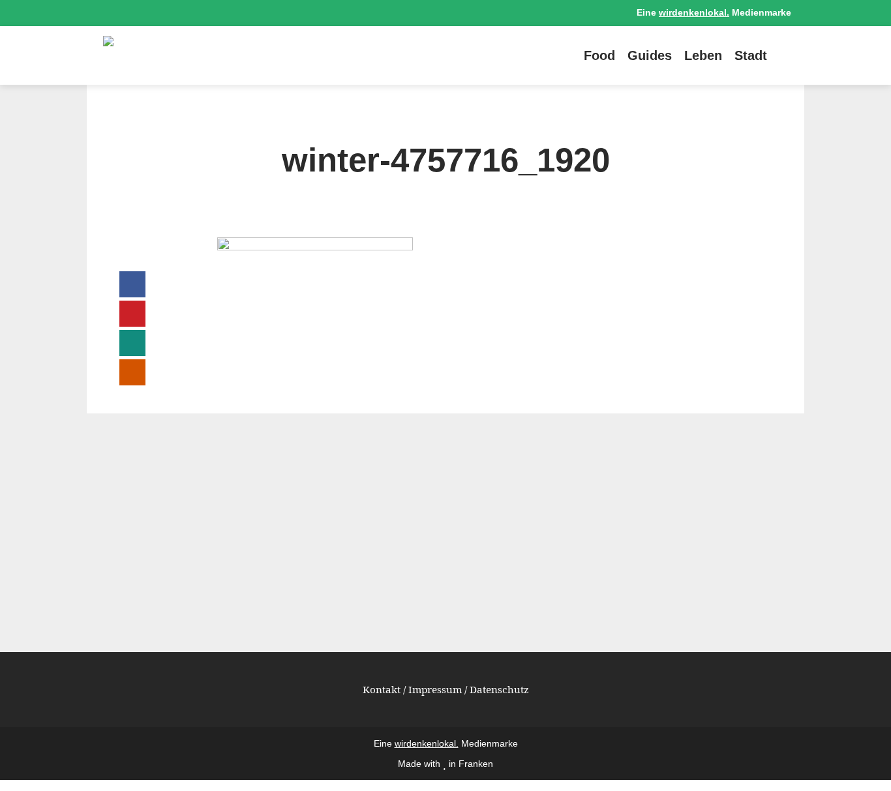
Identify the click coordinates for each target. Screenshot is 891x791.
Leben (703, 55)
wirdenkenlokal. (694, 13)
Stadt (750, 55)
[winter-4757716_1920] (315, 246)
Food (599, 55)
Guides (649, 55)
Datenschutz (499, 689)
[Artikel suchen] (784, 55)
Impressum (435, 689)
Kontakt (381, 689)
